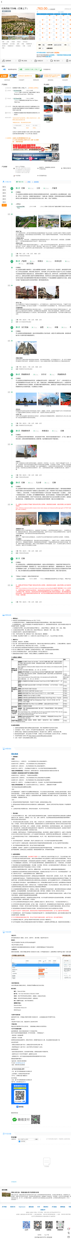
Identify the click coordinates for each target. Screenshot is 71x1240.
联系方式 (12, 1206)
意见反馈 (49, 1237)
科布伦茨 (58, 261)
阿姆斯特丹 (25, 374)
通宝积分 (45, 1206)
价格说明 (52, 9)
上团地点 (18, 204)
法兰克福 (29, 263)
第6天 (4, 202)
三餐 (17, 253)
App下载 (46, 1235)
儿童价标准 (49, 48)
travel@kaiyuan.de (20, 1063)
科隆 (57, 327)
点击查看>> (52, 55)
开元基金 (54, 1206)
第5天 (4, 199)
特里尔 (40, 261)
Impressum (22, 1206)
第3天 (4, 193)
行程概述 (18, 192)
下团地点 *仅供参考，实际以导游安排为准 (27, 576)
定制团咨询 (60, 1229)
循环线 (36, 88)
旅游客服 (37, 1229)
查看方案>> (49, 56)
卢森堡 (54, 188)
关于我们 (4, 1206)
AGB (38, 1206)
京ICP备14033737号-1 (55, 1212)
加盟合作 (42, 1209)
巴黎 (23, 188)
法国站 (31, 1212)
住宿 (17, 255)
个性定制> (56, 52)
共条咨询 (13, 1181)
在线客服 (23, 1141)
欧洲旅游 (31, 88)
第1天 (4, 187)
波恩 (42, 327)
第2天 (4, 190)
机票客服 (49, 1229)
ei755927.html (21, 669)
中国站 (35, 1212)
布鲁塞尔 (45, 431)
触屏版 (39, 1235)
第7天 (4, 205)
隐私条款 (31, 1206)
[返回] (2, 2)
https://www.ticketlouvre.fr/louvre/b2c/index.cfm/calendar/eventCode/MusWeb (37, 677)
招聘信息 (62, 1206)
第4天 (4, 196)
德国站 (27, 1212)
